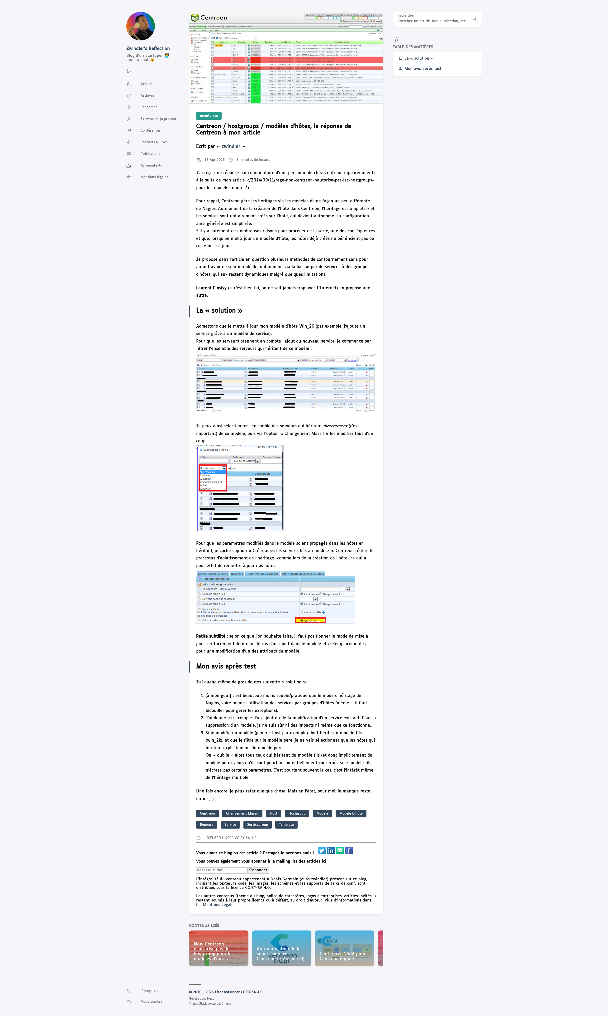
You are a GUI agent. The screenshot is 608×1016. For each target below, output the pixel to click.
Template (286, 824)
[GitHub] (129, 73)
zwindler (231, 146)
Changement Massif (242, 813)
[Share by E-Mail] (340, 853)
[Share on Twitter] (322, 853)
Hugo (210, 998)
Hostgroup (297, 813)
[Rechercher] (474, 19)
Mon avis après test (423, 69)
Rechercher (406, 15)
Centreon (207, 813)
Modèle (322, 813)
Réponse (207, 824)
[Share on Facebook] (349, 853)
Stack (203, 1003)
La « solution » (418, 59)
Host (273, 813)
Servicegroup (257, 824)
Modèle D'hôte (351, 813)
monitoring (209, 115)
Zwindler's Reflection (148, 49)
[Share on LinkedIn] (331, 853)
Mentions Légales (219, 905)
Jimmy (226, 1003)
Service (230, 824)
